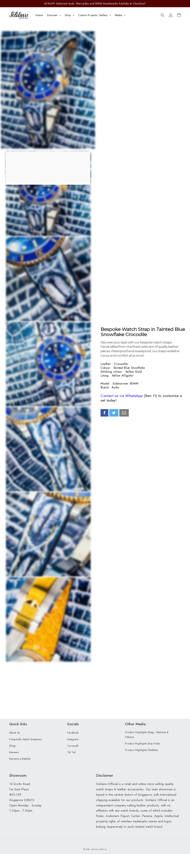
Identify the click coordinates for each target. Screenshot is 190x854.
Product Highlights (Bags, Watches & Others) (147, 734)
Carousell (72, 746)
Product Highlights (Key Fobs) (142, 743)
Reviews (14, 752)
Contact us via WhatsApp (122, 395)
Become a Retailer (20, 759)
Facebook (73, 732)
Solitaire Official (99, 849)
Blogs (12, 746)
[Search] (162, 15)
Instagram (72, 739)
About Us (14, 732)
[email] (124, 413)
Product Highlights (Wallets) (141, 750)
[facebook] (104, 413)
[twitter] (114, 413)
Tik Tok (71, 752)
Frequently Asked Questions (25, 739)
